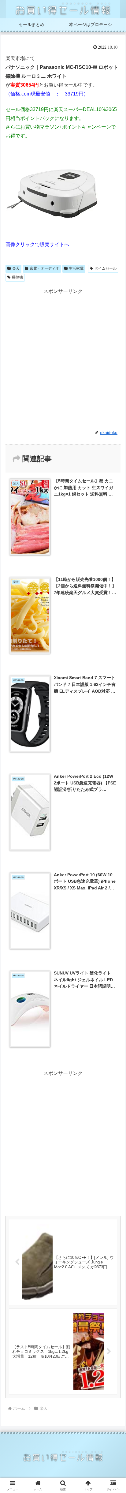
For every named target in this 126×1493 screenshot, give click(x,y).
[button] (113, 1021)
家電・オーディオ (44, 268)
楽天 (16, 268)
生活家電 (76, 268)
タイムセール (105, 268)
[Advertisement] (63, 359)
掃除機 (17, 277)
